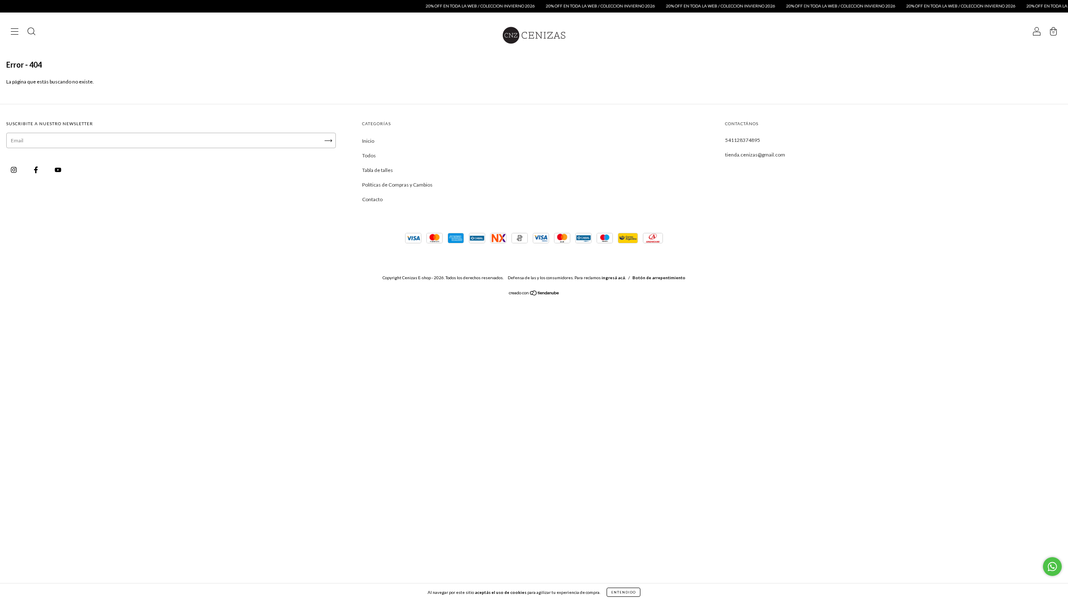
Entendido (623, 592)
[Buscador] (31, 32)
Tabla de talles (377, 170)
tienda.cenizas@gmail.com (755, 155)
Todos (369, 155)
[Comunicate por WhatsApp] (1052, 566)
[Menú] (14, 32)
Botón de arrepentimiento (658, 277)
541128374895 (742, 140)
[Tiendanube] (534, 294)
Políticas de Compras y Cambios (397, 185)
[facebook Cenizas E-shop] (36, 170)
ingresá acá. (614, 277)
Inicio (368, 141)
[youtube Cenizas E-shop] (57, 170)
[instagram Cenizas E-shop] (14, 170)
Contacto (372, 199)
